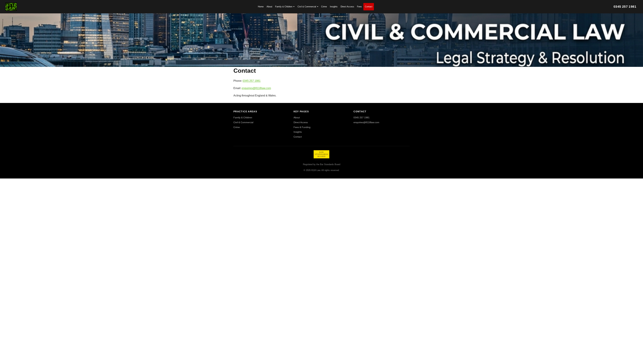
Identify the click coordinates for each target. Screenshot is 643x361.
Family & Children (283, 6)
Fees (359, 6)
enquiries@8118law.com (256, 88)
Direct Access (347, 6)
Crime (324, 6)
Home (261, 6)
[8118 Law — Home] (11, 7)
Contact (368, 6)
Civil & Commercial (307, 6)
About (269, 6)
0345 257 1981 (252, 80)
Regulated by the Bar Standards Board (321, 164)
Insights (334, 6)
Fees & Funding (302, 127)
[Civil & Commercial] (321, 40)
